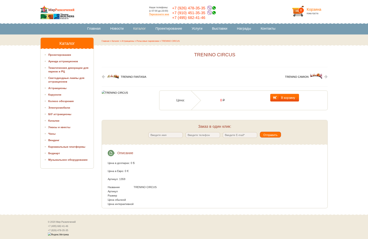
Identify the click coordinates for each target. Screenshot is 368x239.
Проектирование (168, 28)
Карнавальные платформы (66, 146)
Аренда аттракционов (63, 61)
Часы (52, 133)
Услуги (197, 28)
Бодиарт (54, 153)
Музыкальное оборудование (68, 159)
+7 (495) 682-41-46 (188, 18)
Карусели (54, 94)
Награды (244, 28)
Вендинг (53, 140)
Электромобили (59, 107)
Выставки (219, 28)
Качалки (53, 120)
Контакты (268, 28)
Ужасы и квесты (59, 127)
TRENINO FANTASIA (133, 76)
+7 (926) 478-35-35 (188, 8)
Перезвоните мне (159, 14)
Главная (94, 28)
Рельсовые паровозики (147, 41)
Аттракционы (128, 41)
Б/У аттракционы (59, 114)
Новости (117, 28)
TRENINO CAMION (297, 76)
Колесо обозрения (61, 101)
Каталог (139, 28)
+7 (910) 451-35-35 (188, 13)
